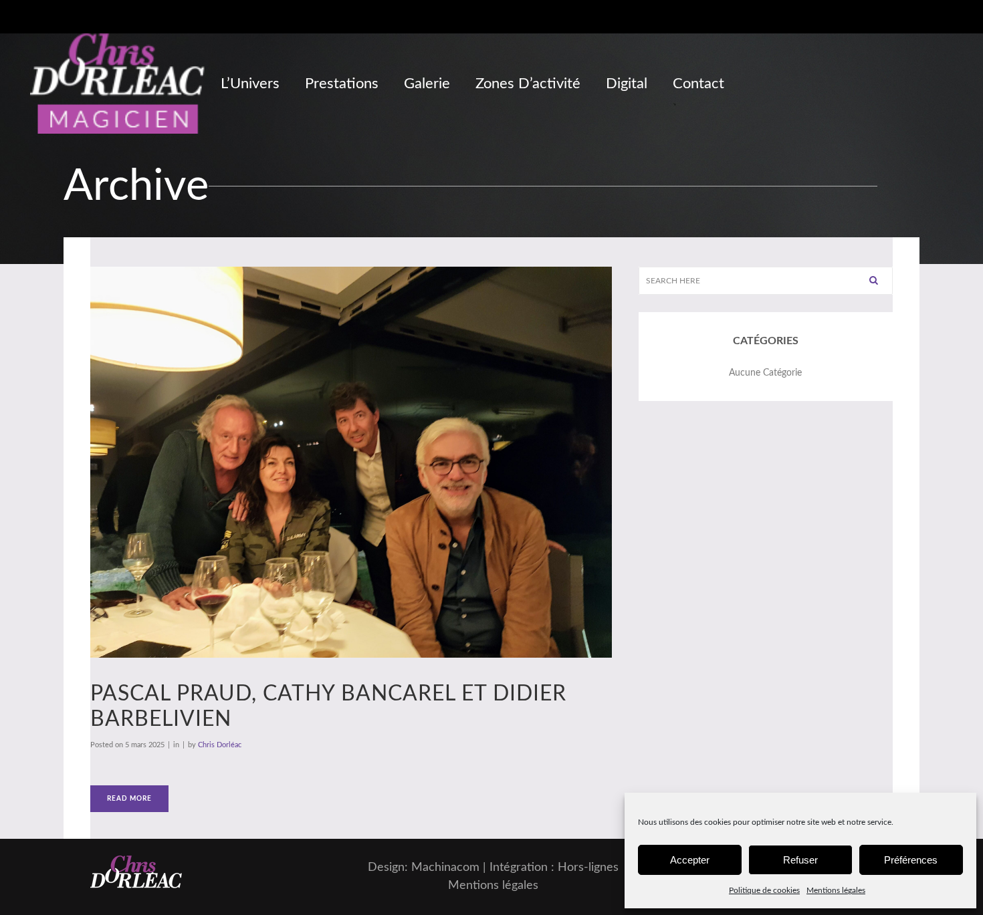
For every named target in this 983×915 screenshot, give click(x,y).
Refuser (800, 860)
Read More (129, 798)
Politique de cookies (764, 890)
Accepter (689, 860)
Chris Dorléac (219, 745)
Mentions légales (835, 890)
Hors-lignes (588, 868)
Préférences (911, 860)
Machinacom (445, 868)
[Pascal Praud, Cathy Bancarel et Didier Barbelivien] (351, 462)
